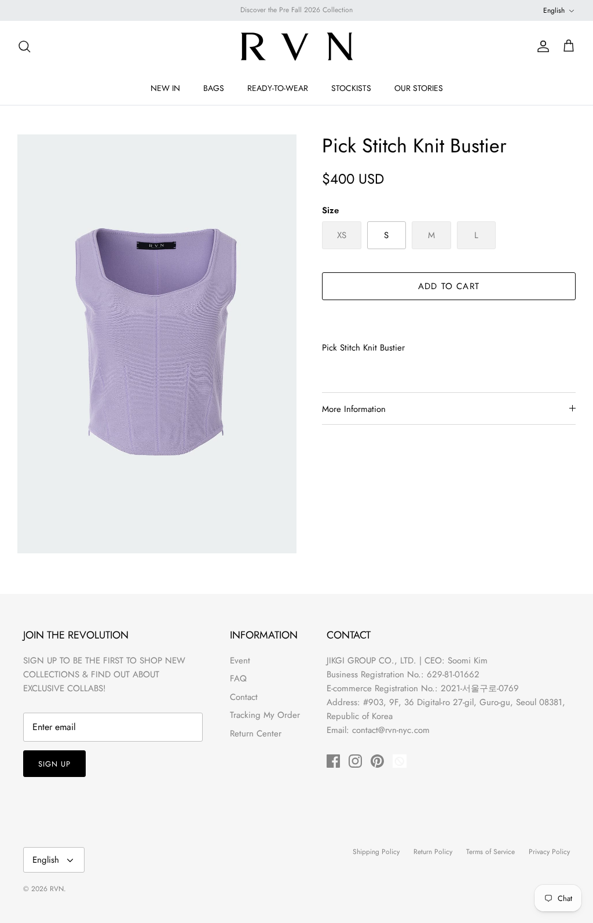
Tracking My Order (265, 715)
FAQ (238, 678)
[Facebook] (333, 761)
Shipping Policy (376, 852)
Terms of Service (490, 852)
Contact (244, 697)
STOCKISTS (351, 88)
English (554, 10)
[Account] (541, 46)
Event (240, 660)
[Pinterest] (377, 761)
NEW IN (165, 88)
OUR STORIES (418, 88)
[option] (156, 343)
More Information (354, 409)
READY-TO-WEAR (277, 88)
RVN (57, 889)
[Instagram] (355, 761)
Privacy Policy (549, 852)
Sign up (54, 763)
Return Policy (432, 852)
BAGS (213, 88)
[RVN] (296, 46)
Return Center (255, 733)
